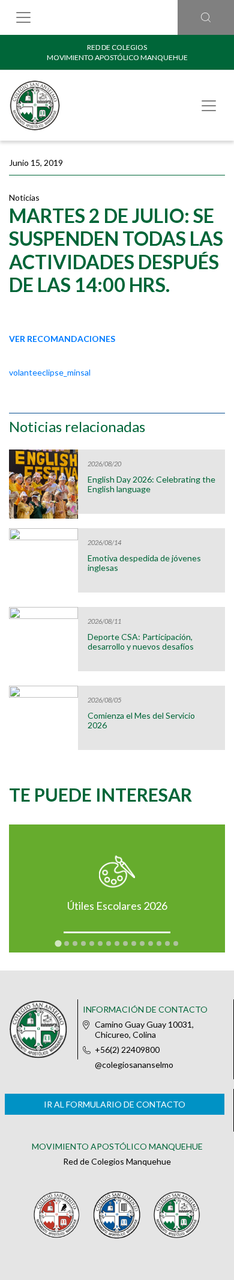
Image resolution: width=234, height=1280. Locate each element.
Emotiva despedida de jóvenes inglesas (144, 563)
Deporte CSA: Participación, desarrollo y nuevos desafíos (141, 641)
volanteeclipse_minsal (50, 372)
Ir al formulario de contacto (114, 1104)
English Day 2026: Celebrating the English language (151, 484)
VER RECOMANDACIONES (62, 339)
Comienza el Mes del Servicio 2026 (141, 720)
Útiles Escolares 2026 (117, 905)
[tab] (58, 943)
